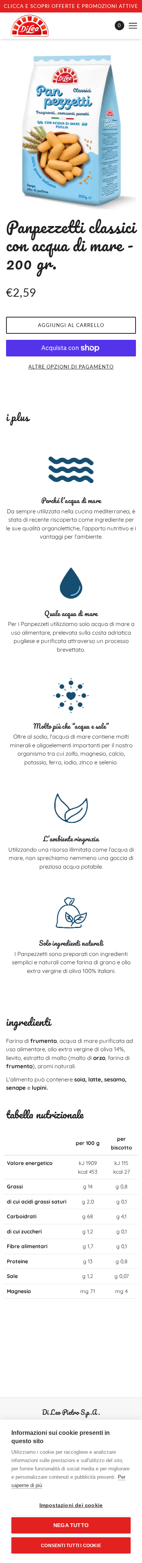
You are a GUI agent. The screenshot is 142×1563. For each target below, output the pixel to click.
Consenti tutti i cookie (71, 1545)
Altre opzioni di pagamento (71, 367)
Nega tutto (71, 1525)
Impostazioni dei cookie (71, 1505)
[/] (37, 25)
